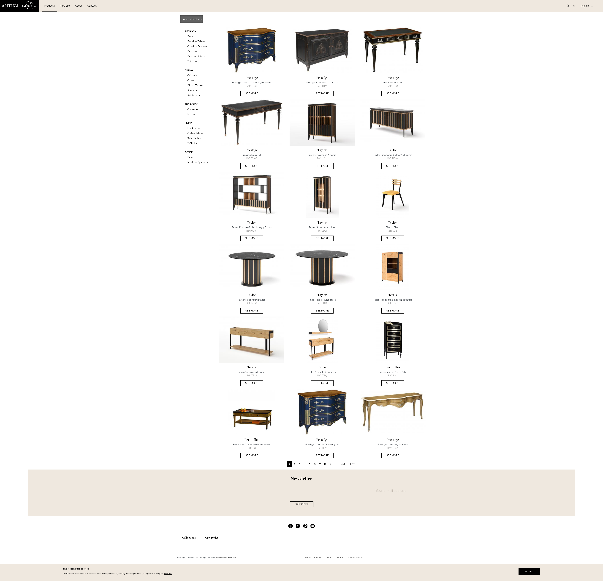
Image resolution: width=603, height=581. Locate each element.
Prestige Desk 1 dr (392, 82)
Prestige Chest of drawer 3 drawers (251, 82)
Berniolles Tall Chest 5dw (393, 372)
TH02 (395, 448)
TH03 (324, 86)
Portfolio (65, 5)
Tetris (392, 295)
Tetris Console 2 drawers (322, 372)
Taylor (322, 150)
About (78, 5)
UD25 (395, 231)
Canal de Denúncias (312, 557)
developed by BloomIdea (226, 558)
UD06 (325, 231)
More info (168, 574)
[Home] (19, 6)
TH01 (254, 86)
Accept (529, 571)
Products (49, 5)
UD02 (395, 158)
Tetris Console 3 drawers (251, 372)
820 (395, 375)
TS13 (324, 375)
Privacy (340, 557)
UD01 (324, 158)
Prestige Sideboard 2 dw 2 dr (322, 82)
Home (185, 19)
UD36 (325, 303)
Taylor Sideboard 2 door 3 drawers (392, 155)
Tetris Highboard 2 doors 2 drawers (392, 299)
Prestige (252, 77)
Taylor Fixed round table (251, 299)
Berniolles (392, 367)
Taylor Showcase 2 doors (322, 155)
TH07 (395, 86)
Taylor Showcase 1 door (322, 227)
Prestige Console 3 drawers (393, 444)
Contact (92, 5)
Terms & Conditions (355, 557)
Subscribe (302, 504)
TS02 (395, 303)
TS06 (254, 375)
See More (251, 93)
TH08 (254, 158)
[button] (189, 538)
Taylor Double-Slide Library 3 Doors (252, 227)
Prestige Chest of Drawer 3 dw (322, 444)
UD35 (254, 303)
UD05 (254, 231)
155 (254, 448)
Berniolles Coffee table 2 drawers (251, 444)
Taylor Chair (392, 227)
